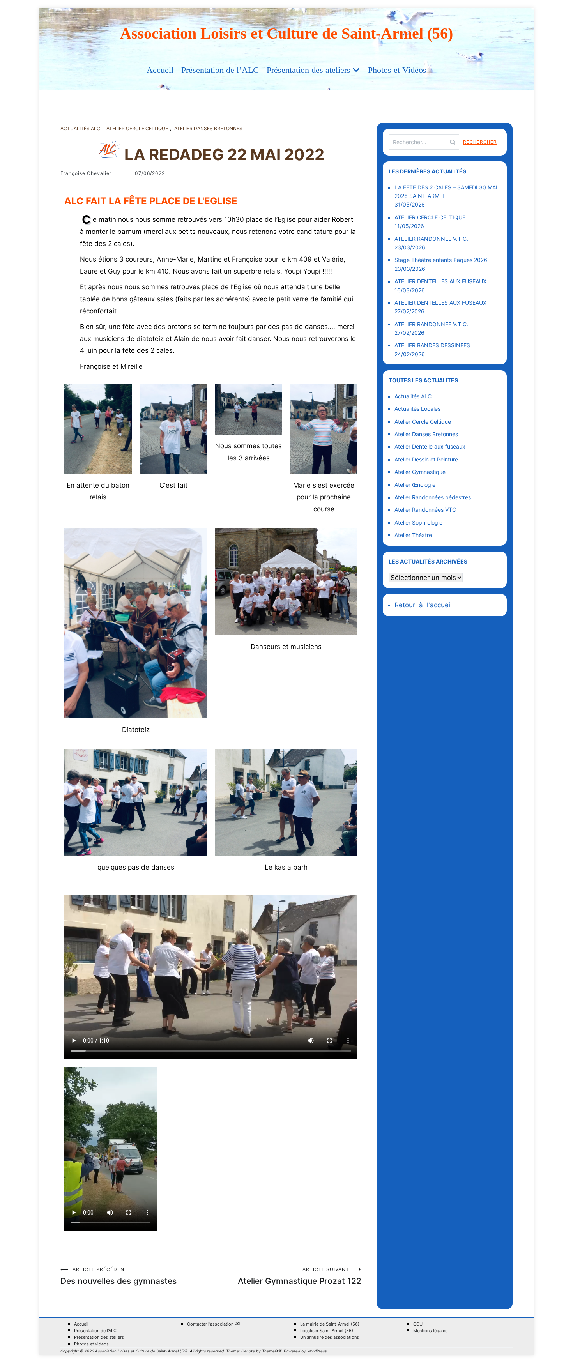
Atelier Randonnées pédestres (432, 497)
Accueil (160, 70)
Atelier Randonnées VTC (425, 509)
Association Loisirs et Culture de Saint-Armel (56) (286, 33)
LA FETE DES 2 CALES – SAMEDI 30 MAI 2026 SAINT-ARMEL (445, 191)
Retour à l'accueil (423, 605)
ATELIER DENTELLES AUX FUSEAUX (440, 281)
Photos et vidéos (91, 1344)
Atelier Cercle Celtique (137, 128)
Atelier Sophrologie (418, 522)
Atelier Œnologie (414, 484)
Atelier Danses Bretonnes (208, 128)
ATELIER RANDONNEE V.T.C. (431, 238)
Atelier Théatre (413, 535)
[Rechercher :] (424, 142)
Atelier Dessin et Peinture (426, 459)
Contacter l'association (213, 1323)
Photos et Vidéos (397, 70)
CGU (418, 1324)
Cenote (248, 1351)
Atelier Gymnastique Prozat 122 (299, 1276)
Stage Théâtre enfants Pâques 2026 (440, 259)
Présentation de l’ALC (220, 70)
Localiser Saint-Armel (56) (326, 1331)
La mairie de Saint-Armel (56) (329, 1324)
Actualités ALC (80, 128)
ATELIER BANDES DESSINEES (432, 345)
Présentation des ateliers (308, 70)
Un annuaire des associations (329, 1337)
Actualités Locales (417, 408)
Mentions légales (430, 1331)
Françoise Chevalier (85, 173)
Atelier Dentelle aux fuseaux (429, 446)
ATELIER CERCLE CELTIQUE (429, 217)
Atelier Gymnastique (420, 471)
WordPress (317, 1351)
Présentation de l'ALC (95, 1331)
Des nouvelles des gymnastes (118, 1276)
